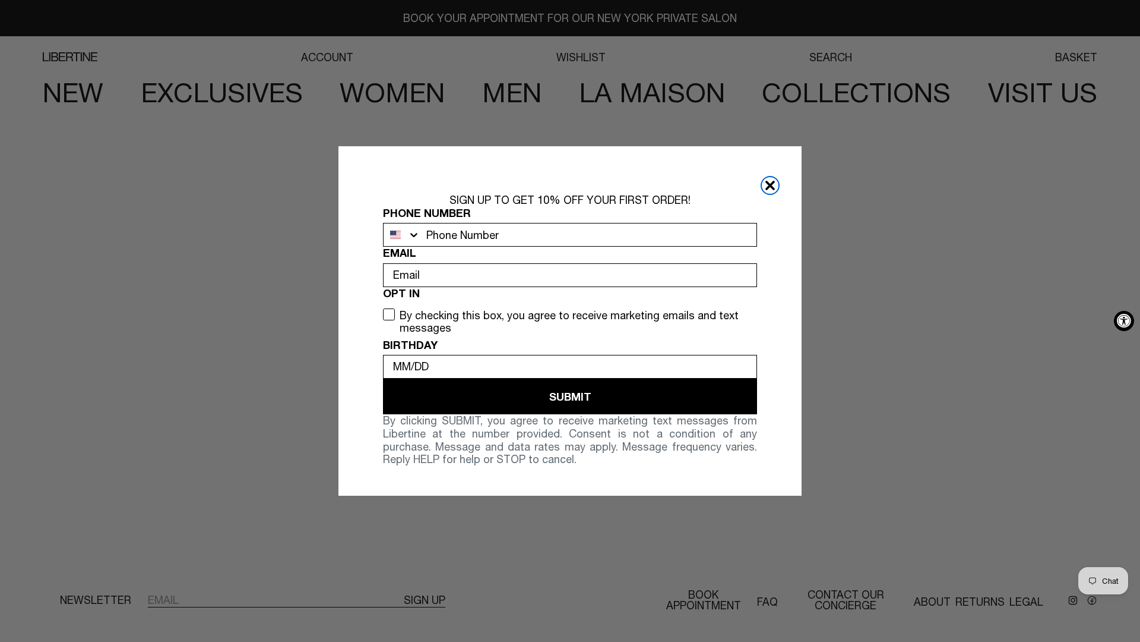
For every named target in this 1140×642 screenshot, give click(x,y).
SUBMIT (570, 396)
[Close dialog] (770, 185)
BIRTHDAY (410, 345)
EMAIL (399, 253)
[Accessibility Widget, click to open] (1124, 321)
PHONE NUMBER (427, 213)
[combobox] (402, 235)
